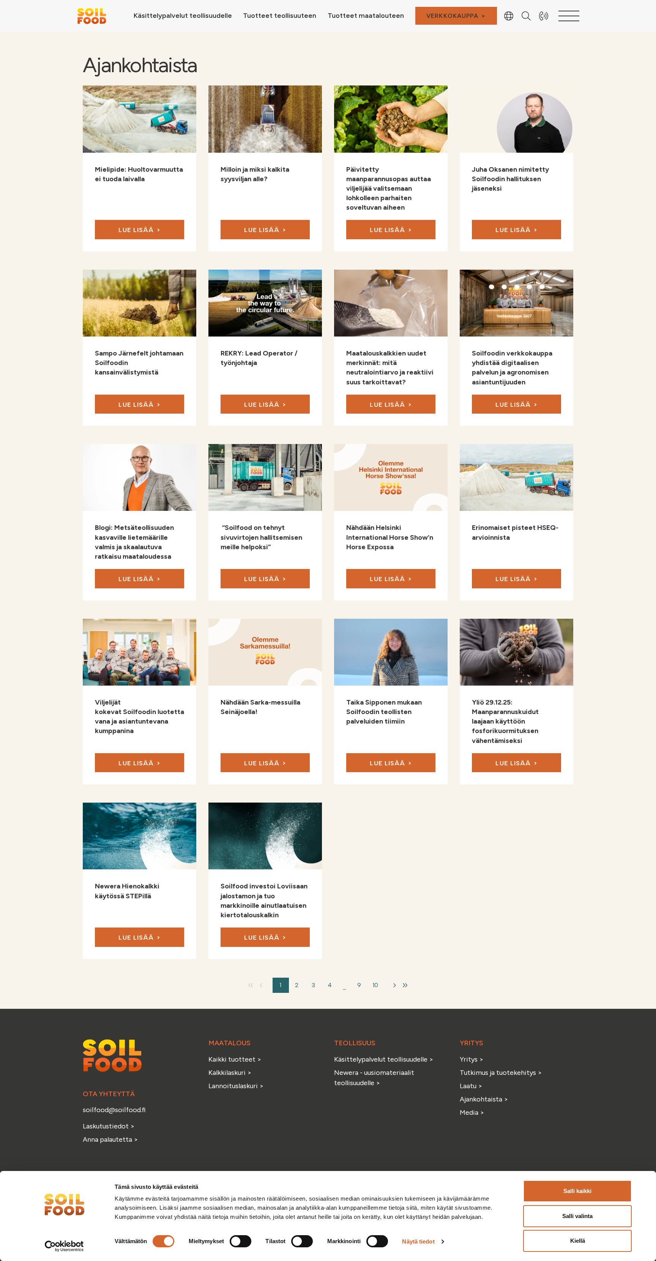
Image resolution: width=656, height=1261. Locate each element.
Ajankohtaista (481, 1099)
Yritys (469, 1059)
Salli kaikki (577, 1191)
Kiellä (577, 1240)
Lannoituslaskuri (233, 1086)
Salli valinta (577, 1216)
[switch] (240, 1241)
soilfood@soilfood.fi (114, 1110)
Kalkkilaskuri (227, 1072)
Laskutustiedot (106, 1126)
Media (469, 1112)
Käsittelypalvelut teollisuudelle (381, 1059)
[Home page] (91, 15)
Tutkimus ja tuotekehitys (499, 1072)
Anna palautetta (107, 1139)
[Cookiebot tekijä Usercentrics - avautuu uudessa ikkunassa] (64, 1246)
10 (375, 985)
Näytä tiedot (418, 1241)
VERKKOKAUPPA (452, 15)
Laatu (468, 1086)
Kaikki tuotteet (232, 1059)
